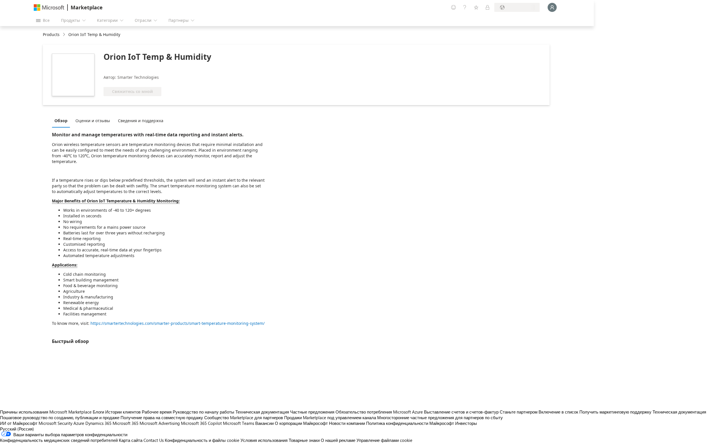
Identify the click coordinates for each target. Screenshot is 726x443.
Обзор (60, 120)
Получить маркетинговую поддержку (615, 412)
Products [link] (51, 34)
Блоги (98, 412)
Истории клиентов (123, 412)
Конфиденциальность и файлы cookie (202, 440)
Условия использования (264, 440)
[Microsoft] (49, 7)
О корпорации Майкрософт (301, 423)
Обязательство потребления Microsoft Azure (379, 412)
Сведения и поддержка (140, 120)
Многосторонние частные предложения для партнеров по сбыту (440, 417)
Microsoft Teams (238, 423)
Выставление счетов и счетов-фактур (461, 412)
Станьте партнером (518, 412)
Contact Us (153, 440)
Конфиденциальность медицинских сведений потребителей (59, 440)
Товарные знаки (304, 440)
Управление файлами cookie (384, 440)
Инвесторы (466, 423)
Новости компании (347, 423)
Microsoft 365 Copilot (201, 423)
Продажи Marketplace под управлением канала (330, 417)
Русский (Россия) (17, 429)
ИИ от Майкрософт (18, 423)
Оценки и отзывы (92, 120)
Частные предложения (312, 412)
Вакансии (264, 423)
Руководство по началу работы (203, 412)
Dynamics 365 (98, 423)
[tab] (62, 120)
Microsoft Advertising (160, 423)
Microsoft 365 (125, 423)
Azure (78, 423)
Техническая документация (262, 412)
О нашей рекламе (338, 440)
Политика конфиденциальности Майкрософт (410, 423)
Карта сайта (130, 440)
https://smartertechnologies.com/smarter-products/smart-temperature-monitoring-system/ (177, 323)
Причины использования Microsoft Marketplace (46, 412)
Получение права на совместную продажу (162, 417)
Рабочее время (157, 412)
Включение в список (558, 412)
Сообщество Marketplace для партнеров (243, 417)
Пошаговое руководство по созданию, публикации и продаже (59, 417)
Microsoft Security (55, 423)
